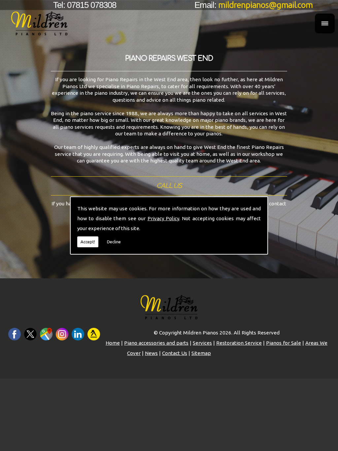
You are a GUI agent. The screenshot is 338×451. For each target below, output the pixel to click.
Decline (114, 241)
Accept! (88, 241)
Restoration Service (239, 343)
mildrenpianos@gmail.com (265, 5)
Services (202, 343)
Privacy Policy (163, 218)
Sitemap (201, 353)
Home (113, 343)
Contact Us (174, 353)
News (151, 353)
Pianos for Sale (283, 343)
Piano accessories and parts (156, 343)
